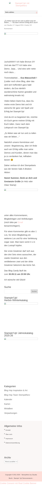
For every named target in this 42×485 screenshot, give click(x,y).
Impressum (9, 438)
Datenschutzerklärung (13, 443)
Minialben (8, 408)
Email (20, 222)
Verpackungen (10, 413)
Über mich (9, 434)
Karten (7, 404)
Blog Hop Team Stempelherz (17, 395)
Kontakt (8, 430)
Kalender (8, 399)
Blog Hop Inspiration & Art (16, 390)
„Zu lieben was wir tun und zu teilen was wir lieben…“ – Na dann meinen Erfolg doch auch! (21, 21)
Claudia (9, 25)
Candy (27, 25)
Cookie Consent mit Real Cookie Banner (18, 483)
